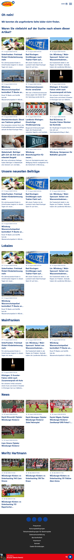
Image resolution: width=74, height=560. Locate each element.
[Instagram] (34, 519)
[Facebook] (28, 519)
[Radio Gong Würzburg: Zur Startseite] (8, 4)
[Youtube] (40, 519)
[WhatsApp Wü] (45, 519)
